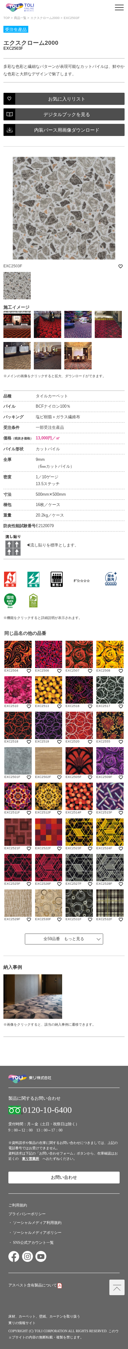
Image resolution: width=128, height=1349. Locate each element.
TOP (6, 18)
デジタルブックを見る (66, 114)
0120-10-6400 (47, 1110)
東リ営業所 (30, 1158)
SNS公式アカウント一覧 (33, 1242)
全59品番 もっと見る (63, 938)
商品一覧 (20, 18)
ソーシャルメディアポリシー (37, 1232)
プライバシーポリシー (27, 1214)
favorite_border (120, 266)
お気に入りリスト (66, 98)
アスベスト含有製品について (32, 1285)
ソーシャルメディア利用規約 (37, 1222)
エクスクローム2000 (45, 18)
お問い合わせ (64, 1177)
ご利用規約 (17, 1205)
